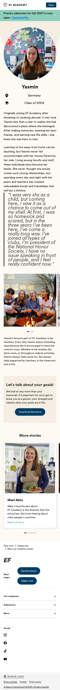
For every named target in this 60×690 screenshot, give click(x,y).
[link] (15, 5)
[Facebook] (30, 643)
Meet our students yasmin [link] (20, 549)
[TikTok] (30, 651)
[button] (55, 15)
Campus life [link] (22, 545)
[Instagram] (30, 634)
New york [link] (8, 545)
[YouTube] (30, 659)
